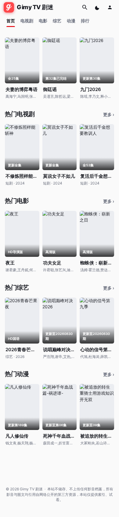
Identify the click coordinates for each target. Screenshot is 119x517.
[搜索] (85, 7)
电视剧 (26, 20)
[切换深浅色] (97, 7)
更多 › (108, 114)
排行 (85, 20)
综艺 (57, 20)
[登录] (109, 7)
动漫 (71, 20)
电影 (43, 20)
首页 (10, 20)
